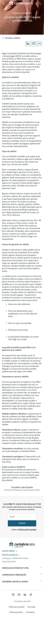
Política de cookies (16, 612)
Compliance (30, 612)
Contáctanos (8, 551)
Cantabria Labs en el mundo (15, 582)
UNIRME (22, 523)
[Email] (33, 43)
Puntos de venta (10, 555)
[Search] (39, 3)
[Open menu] (3, 3)
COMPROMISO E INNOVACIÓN (14, 575)
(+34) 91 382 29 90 (9, 562)
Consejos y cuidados (12, 38)
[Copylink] (39, 43)
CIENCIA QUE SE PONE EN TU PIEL (15, 568)
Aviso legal (31, 607)
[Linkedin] (27, 43)
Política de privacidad (16, 607)
